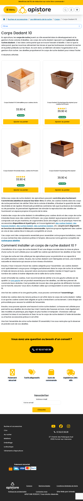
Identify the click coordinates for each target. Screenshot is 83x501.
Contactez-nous (41, 492)
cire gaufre (15, 280)
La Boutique (8, 447)
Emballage (8, 443)
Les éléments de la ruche (41, 19)
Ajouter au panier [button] (21, 121)
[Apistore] (34, 10)
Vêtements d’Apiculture (13, 451)
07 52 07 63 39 (62, 432)
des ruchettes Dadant (43, 226)
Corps (57, 19)
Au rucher (8, 434)
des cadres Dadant (63, 223)
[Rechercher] (65, 10)
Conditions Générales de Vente (67, 486)
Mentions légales (44, 486)
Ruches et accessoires (18, 19)
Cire (5, 430)
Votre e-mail (41, 399)
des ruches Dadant (25, 226)
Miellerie (7, 438)
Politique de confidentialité (17, 492)
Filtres (5, 26)
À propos (29, 486)
